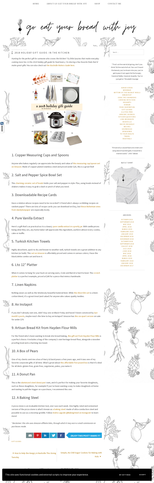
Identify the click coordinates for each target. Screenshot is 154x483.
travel (127, 136)
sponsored (127, 131)
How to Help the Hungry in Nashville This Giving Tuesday (34, 455)
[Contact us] (30, 435)
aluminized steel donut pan (33, 382)
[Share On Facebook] (61, 435)
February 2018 (127, 261)
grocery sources (127, 114)
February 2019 (127, 232)
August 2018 (127, 246)
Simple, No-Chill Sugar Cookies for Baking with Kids (81, 454)
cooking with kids (127, 100)
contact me (114, 4)
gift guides (16, 441)
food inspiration (127, 107)
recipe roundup (127, 124)
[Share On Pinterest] (37, 435)
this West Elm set (81, 292)
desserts (127, 102)
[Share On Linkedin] (45, 435)
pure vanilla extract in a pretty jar (67, 226)
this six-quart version (84, 316)
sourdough (127, 129)
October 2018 (127, 241)
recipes (127, 127)
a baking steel (59, 409)
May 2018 (127, 253)
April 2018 (127, 256)
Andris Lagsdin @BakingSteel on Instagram (72, 412)
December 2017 (127, 266)
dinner (127, 105)
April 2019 (127, 227)
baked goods (127, 88)
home (36, 4)
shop (97, 4)
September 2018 (127, 244)
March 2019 (127, 229)
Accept (142, 475)
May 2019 (127, 224)
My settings (125, 475)
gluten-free (127, 112)
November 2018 (127, 239)
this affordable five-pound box (74, 362)
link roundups (127, 119)
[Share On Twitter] (53, 435)
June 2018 (127, 251)
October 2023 (127, 220)
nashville (127, 122)
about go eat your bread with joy (67, 4)
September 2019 (127, 222)
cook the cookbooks (127, 98)
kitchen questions (127, 117)
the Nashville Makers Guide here (60, 65)
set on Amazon (38, 253)
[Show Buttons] (4, 127)
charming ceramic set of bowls (29, 183)
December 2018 (127, 236)
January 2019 (127, 234)
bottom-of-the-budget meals (127, 93)
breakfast (127, 95)
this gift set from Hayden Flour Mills (83, 336)
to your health (127, 134)
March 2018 (127, 258)
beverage (127, 90)
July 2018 (127, 249)
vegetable (127, 139)
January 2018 (127, 263)
